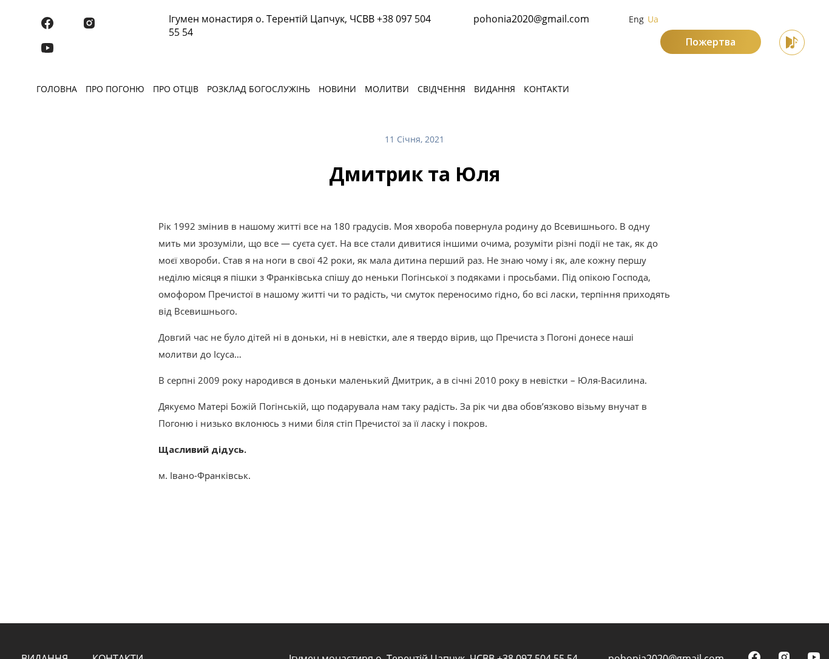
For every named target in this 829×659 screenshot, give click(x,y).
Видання (494, 89)
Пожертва (711, 42)
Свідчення (441, 89)
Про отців (175, 89)
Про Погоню (115, 89)
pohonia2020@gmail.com (531, 18)
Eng (636, 19)
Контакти (546, 89)
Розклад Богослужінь (258, 89)
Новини (337, 89)
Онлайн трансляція (792, 42)
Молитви (387, 89)
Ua (653, 19)
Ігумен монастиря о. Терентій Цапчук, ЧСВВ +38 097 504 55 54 (300, 25)
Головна (56, 89)
